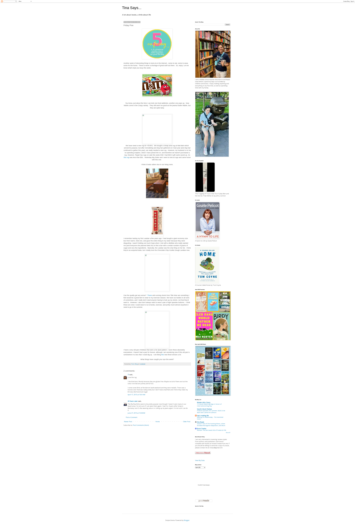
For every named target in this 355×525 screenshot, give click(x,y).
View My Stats (200, 460)
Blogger (187, 520)
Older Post (186, 422)
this (162, 355)
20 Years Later (133, 401)
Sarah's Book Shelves (204, 409)
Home (157, 422)
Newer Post (128, 422)
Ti (128, 375)
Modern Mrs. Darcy (203, 402)
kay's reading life (203, 416)
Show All (228, 432)
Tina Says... (131, 8)
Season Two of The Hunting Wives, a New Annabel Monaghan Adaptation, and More (211, 424)
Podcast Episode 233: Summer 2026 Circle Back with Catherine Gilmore (211, 411)
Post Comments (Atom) (141, 425)
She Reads (200, 422)
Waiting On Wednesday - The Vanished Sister (210, 418)
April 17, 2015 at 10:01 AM (136, 395)
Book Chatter (201, 429)
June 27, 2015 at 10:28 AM (136, 413)
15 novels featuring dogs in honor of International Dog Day (209, 405)
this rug (127, 157)
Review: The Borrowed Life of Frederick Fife (211, 430)
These (149, 295)
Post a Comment (131, 417)
